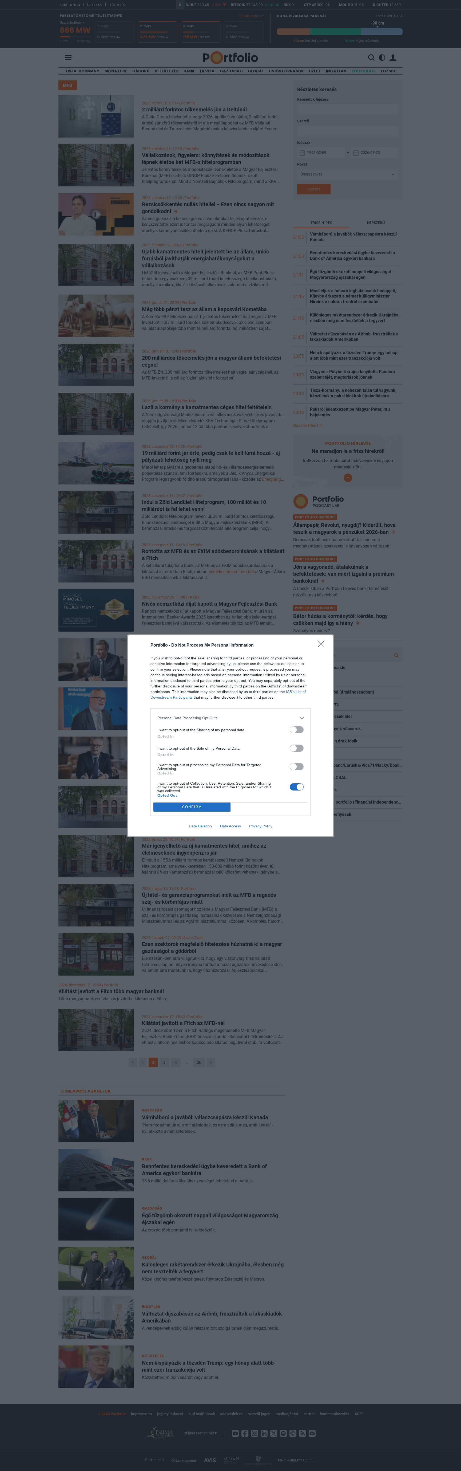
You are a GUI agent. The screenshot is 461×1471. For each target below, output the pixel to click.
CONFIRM (192, 807)
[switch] (297, 729)
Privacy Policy (260, 826)
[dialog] (230, 735)
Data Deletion (200, 826)
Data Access (230, 826)
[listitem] (230, 718)
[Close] (323, 645)
